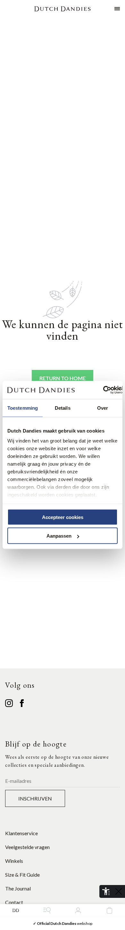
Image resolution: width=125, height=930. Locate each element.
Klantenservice (21, 833)
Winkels (14, 861)
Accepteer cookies (62, 517)
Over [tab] (102, 407)
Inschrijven (35, 798)
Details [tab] (63, 407)
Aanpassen (58, 536)
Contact (14, 902)
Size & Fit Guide (22, 875)
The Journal (18, 888)
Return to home (62, 378)
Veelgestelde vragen (27, 847)
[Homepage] (62, 9)
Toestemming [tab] (22, 407)
